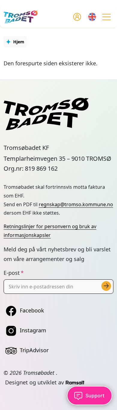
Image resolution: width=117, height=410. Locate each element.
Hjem (18, 42)
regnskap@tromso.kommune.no (76, 204)
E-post (12, 272)
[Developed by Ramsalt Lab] (75, 382)
